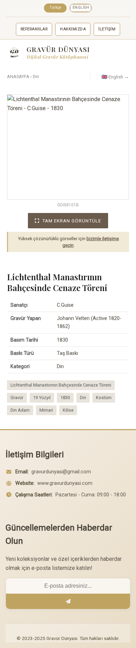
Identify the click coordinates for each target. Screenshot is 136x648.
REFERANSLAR (34, 29)
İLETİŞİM (106, 29)
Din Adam (20, 410)
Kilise (68, 410)
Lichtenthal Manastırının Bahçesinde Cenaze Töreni (60, 385)
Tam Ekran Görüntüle (71, 220)
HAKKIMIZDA (73, 29)
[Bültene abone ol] (68, 601)
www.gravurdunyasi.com (64, 483)
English (81, 7)
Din (36, 76)
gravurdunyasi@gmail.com (61, 472)
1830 (65, 397)
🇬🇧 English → (115, 76)
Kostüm (104, 397)
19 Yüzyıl (42, 397)
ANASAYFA (18, 76)
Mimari (46, 410)
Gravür (16, 397)
